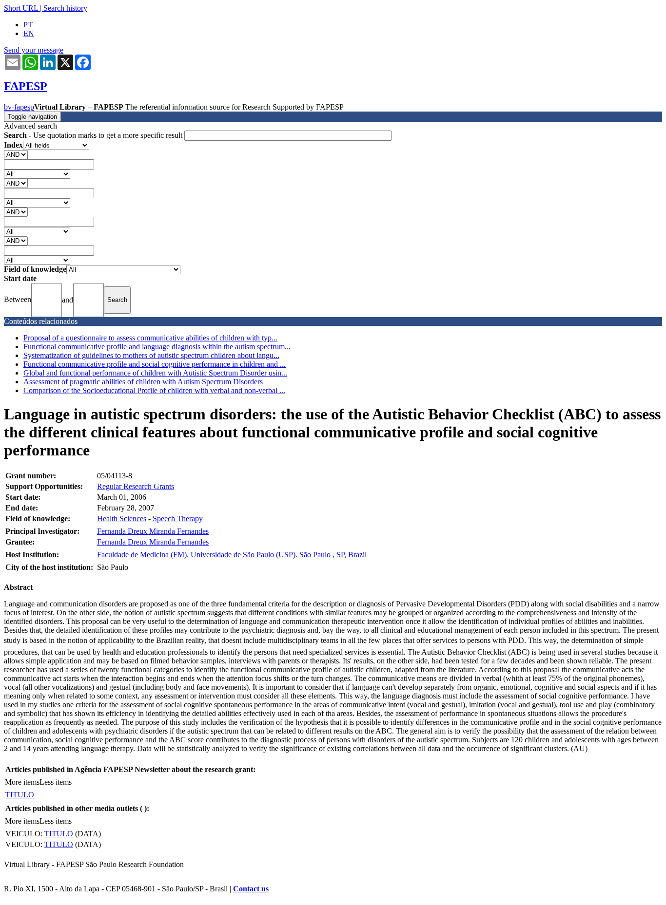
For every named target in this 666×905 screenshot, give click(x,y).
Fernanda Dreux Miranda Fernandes (153, 531)
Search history (65, 8)
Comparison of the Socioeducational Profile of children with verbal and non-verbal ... (154, 390)
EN (28, 33)
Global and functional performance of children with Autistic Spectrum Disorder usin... (155, 373)
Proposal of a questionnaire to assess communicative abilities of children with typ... (150, 338)
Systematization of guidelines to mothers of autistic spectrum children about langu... (151, 355)
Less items (55, 782)
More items (22, 782)
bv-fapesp (19, 107)
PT (28, 24)
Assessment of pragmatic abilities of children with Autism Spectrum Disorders (143, 381)
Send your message (33, 50)
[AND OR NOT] (16, 154)
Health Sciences (121, 518)
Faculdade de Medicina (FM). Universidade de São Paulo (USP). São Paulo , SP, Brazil (232, 554)
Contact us (251, 889)
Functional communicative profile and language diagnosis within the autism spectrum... (157, 346)
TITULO (19, 795)
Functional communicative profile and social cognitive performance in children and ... (154, 364)
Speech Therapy (178, 518)
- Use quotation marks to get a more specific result (94, 135)
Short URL (21, 8)
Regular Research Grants (135, 486)
